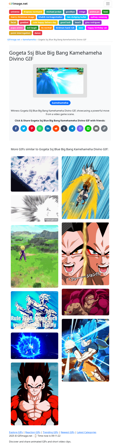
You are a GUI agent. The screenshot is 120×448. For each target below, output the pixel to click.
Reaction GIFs (32, 432)
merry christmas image (22, 17)
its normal (46, 27)
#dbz (15, 183)
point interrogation (20, 33)
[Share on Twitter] (23, 128)
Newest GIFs (67, 432)
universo (15, 11)
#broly (16, 325)
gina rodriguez (92, 22)
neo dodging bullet (76, 17)
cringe (82, 11)
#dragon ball (19, 279)
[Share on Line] (88, 128)
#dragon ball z (20, 178)
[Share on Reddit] (56, 128)
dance (38, 33)
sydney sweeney (99, 17)
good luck (65, 22)
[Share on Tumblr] (64, 128)
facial (13, 22)
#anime (17, 218)
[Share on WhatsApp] (40, 128)
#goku (16, 320)
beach (78, 22)
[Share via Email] (96, 128)
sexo (81, 27)
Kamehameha (29, 39)
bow (105, 11)
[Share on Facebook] (15, 128)
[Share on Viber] (80, 128)
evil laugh (32, 27)
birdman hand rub (65, 27)
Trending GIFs (50, 432)
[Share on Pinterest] (32, 128)
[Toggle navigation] (108, 4)
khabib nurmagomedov (50, 17)
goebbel (24, 22)
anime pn (94, 11)
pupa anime (17, 27)
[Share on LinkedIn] (48, 128)
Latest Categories (86, 432)
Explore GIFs (16, 432)
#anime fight (19, 188)
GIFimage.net (13, 39)
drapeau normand (33, 11)
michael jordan (53, 11)
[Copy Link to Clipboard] (104, 128)
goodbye (70, 11)
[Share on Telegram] (72, 128)
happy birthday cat (97, 27)
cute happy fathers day (44, 22)
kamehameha (60, 102)
